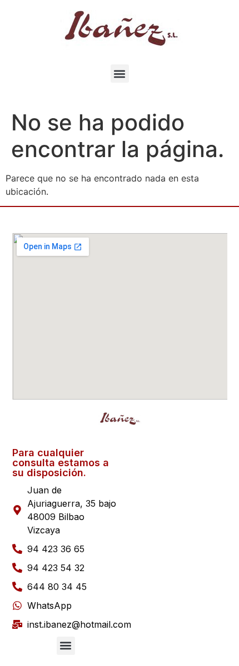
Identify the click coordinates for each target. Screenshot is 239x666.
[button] (120, 73)
